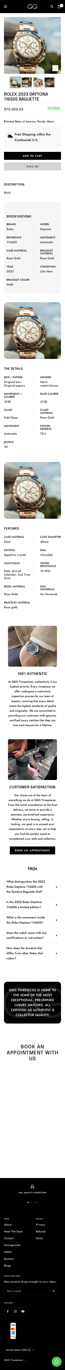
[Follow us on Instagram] (15, 1311)
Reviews (9, 1259)
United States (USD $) (18, 1350)
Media (8, 1252)
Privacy (40, 1225)
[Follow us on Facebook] (8, 1311)
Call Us (32, 166)
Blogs (7, 1266)
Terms (39, 1238)
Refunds (41, 1231)
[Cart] (59, 6)
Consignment (12, 1245)
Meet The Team (13, 1231)
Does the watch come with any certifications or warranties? (26, 935)
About (8, 1225)
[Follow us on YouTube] (22, 1311)
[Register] (53, 1291)
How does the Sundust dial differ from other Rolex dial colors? (24, 953)
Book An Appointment (32, 850)
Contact (9, 1238)
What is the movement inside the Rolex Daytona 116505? (25, 920)
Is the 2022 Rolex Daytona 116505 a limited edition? (24, 904)
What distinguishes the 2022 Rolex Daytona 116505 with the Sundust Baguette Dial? (25, 886)
